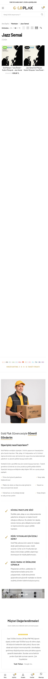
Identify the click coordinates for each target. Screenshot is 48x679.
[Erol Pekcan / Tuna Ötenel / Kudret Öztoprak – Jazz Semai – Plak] (12, 55)
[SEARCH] (42, 14)
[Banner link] (23, 593)
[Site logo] (23, 8)
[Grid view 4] (36, 28)
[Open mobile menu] (3, 8)
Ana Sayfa (5, 23)
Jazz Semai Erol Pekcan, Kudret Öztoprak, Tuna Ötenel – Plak (34, 70)
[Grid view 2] (28, 28)
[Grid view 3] (32, 28)
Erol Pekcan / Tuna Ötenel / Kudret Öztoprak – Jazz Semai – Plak (12, 70)
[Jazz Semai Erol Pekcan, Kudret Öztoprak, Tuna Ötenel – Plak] (34, 55)
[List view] (23, 28)
